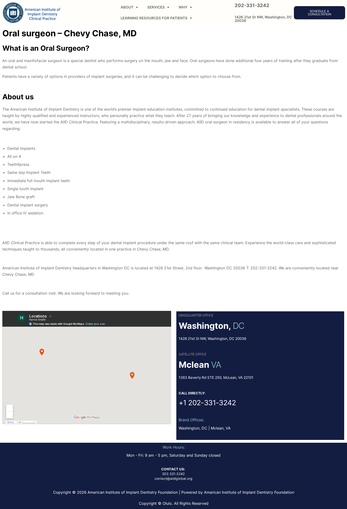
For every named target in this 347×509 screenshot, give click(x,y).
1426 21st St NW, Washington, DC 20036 (263, 19)
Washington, (205, 326)
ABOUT (127, 7)
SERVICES (156, 7)
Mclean (194, 364)
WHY (183, 7)
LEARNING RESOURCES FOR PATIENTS (154, 18)
